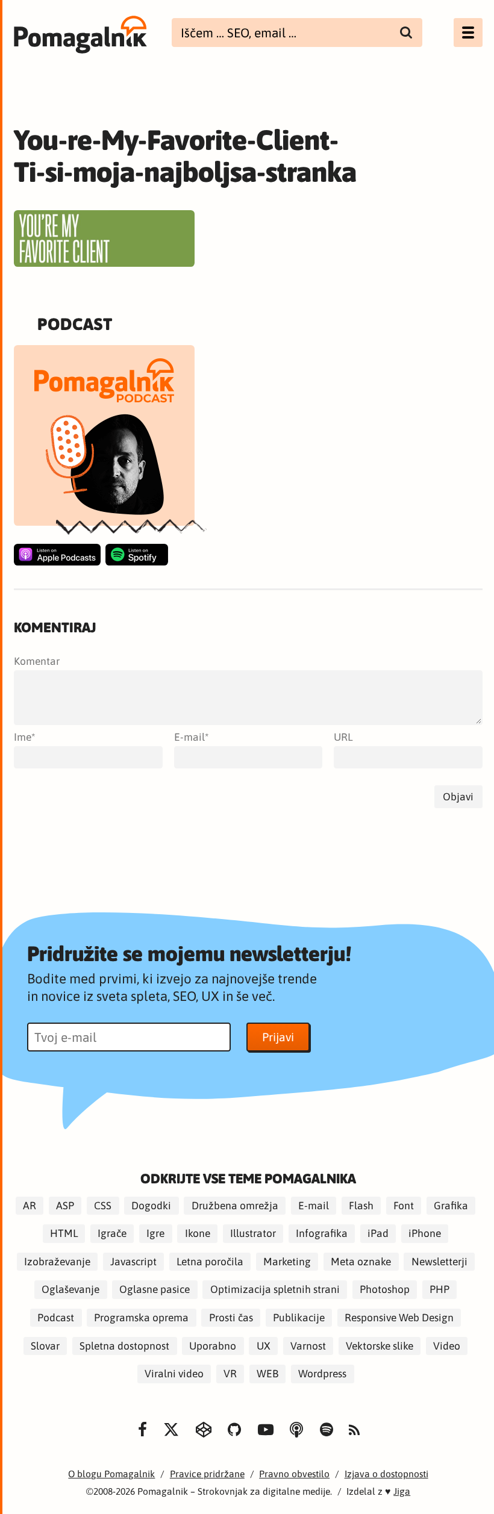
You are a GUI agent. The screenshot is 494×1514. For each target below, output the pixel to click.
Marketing (287, 1262)
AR (29, 1206)
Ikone (197, 1234)
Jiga (401, 1491)
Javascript (133, 1262)
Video (446, 1346)
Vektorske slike (379, 1346)
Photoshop (385, 1290)
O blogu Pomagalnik (111, 1473)
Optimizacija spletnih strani (275, 1290)
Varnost (308, 1346)
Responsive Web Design (399, 1318)
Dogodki (151, 1206)
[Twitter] (171, 1429)
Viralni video (174, 1374)
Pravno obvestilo (294, 1473)
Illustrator (253, 1234)
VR (230, 1374)
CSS (102, 1206)
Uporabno (212, 1346)
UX (263, 1346)
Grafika (451, 1206)
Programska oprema (141, 1318)
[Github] (234, 1429)
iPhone (424, 1234)
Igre (155, 1234)
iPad (378, 1234)
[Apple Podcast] (57, 554)
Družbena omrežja (235, 1206)
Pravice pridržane (207, 1473)
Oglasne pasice (154, 1290)
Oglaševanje (70, 1290)
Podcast (55, 1318)
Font (403, 1206)
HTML (64, 1234)
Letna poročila (210, 1262)
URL (343, 737)
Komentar (37, 661)
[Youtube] (266, 1429)
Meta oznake (361, 1262)
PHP (439, 1290)
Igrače (112, 1234)
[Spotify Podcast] (136, 554)
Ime (22, 737)
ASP (65, 1206)
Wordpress (322, 1374)
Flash (361, 1206)
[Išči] (406, 32)
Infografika (322, 1234)
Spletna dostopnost (124, 1346)
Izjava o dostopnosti (386, 1473)
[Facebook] (141, 1429)
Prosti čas (231, 1318)
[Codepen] (203, 1429)
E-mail (189, 737)
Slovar (45, 1346)
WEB (267, 1374)
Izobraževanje (57, 1262)
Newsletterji (439, 1262)
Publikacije (299, 1318)
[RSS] (354, 1431)
